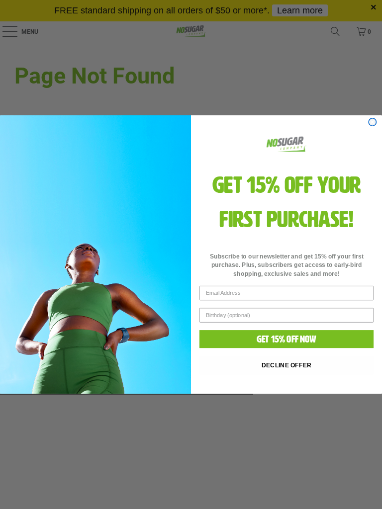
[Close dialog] (372, 122)
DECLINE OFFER (287, 365)
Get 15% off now (287, 339)
